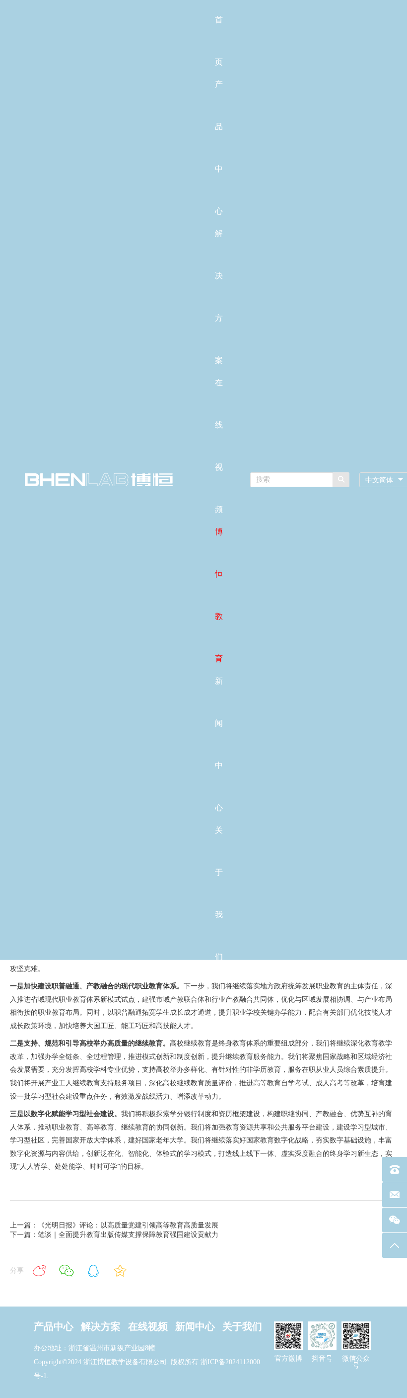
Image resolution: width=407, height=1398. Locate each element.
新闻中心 (195, 1326)
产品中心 (53, 1326)
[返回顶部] (395, 1245)
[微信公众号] (395, 1220)
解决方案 (101, 1326)
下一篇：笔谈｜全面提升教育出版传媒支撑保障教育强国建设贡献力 (114, 1234)
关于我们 (242, 1326)
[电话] (395, 1169)
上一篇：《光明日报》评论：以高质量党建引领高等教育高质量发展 (114, 1225)
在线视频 (148, 1326)
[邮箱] (395, 1195)
